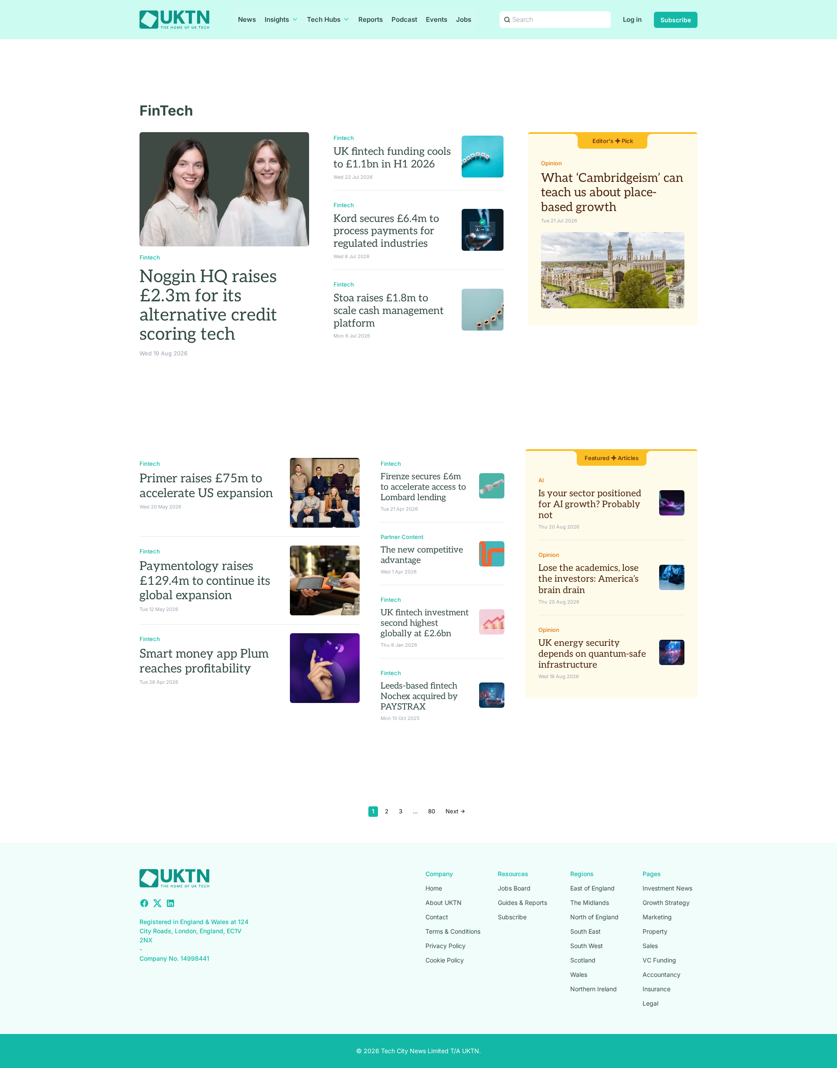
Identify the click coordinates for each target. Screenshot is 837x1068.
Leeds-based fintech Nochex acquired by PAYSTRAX (419, 696)
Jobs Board (514, 888)
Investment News (667, 888)
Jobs (463, 19)
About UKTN (443, 902)
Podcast (404, 19)
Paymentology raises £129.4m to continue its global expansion (205, 581)
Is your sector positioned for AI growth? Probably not (589, 504)
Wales (578, 974)
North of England (594, 917)
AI (541, 480)
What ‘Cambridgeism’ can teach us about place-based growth (612, 193)
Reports (370, 19)
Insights (277, 19)
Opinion (551, 163)
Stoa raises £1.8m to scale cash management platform (388, 311)
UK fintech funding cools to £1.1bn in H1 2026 (392, 158)
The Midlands (589, 902)
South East (585, 931)
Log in (632, 19)
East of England (592, 888)
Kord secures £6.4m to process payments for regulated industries (386, 231)
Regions (582, 873)
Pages (652, 873)
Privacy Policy (445, 945)
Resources (513, 873)
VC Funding (659, 960)
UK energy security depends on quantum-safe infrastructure (592, 654)
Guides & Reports (522, 902)
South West (586, 945)
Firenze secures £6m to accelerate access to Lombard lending (423, 487)
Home (433, 888)
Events (436, 19)
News (247, 19)
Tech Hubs (323, 19)
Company (439, 873)
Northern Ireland (593, 989)
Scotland (582, 960)
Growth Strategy (666, 902)
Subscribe (675, 20)
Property (655, 931)
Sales (650, 945)
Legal (650, 1003)
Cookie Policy (444, 960)
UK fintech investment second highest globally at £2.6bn (425, 623)
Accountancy (661, 974)
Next (453, 811)
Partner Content (402, 536)
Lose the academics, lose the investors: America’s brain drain (588, 579)
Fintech (150, 257)
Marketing (657, 917)
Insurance (656, 989)
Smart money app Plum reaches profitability (204, 661)
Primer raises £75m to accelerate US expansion (206, 486)
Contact (436, 917)
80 (431, 811)
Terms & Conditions (452, 931)
